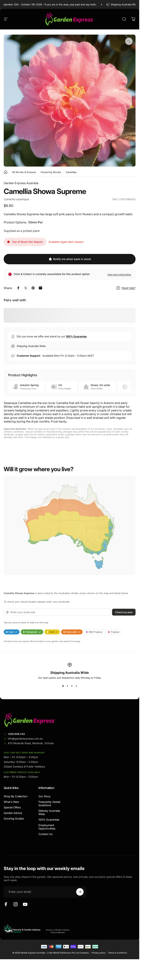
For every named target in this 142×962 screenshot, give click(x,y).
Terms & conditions (117, 952)
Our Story (44, 796)
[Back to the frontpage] (5, 172)
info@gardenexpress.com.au (25, 738)
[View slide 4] (76, 686)
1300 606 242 (16, 733)
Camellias (71, 172)
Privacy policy (98, 952)
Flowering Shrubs (51, 172)
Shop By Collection (15, 796)
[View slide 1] (63, 686)
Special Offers (12, 807)
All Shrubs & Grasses (24, 172)
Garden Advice (13, 812)
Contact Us (45, 834)
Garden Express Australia (21, 183)
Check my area (123, 612)
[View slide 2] (67, 686)
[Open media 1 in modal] (129, 41)
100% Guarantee (48, 819)
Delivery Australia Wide (49, 812)
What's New (11, 801)
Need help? (129, 287)
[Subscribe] (80, 892)
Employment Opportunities (46, 827)
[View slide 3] (72, 686)
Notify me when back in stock (72, 259)
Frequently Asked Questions (49, 803)
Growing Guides (14, 818)
